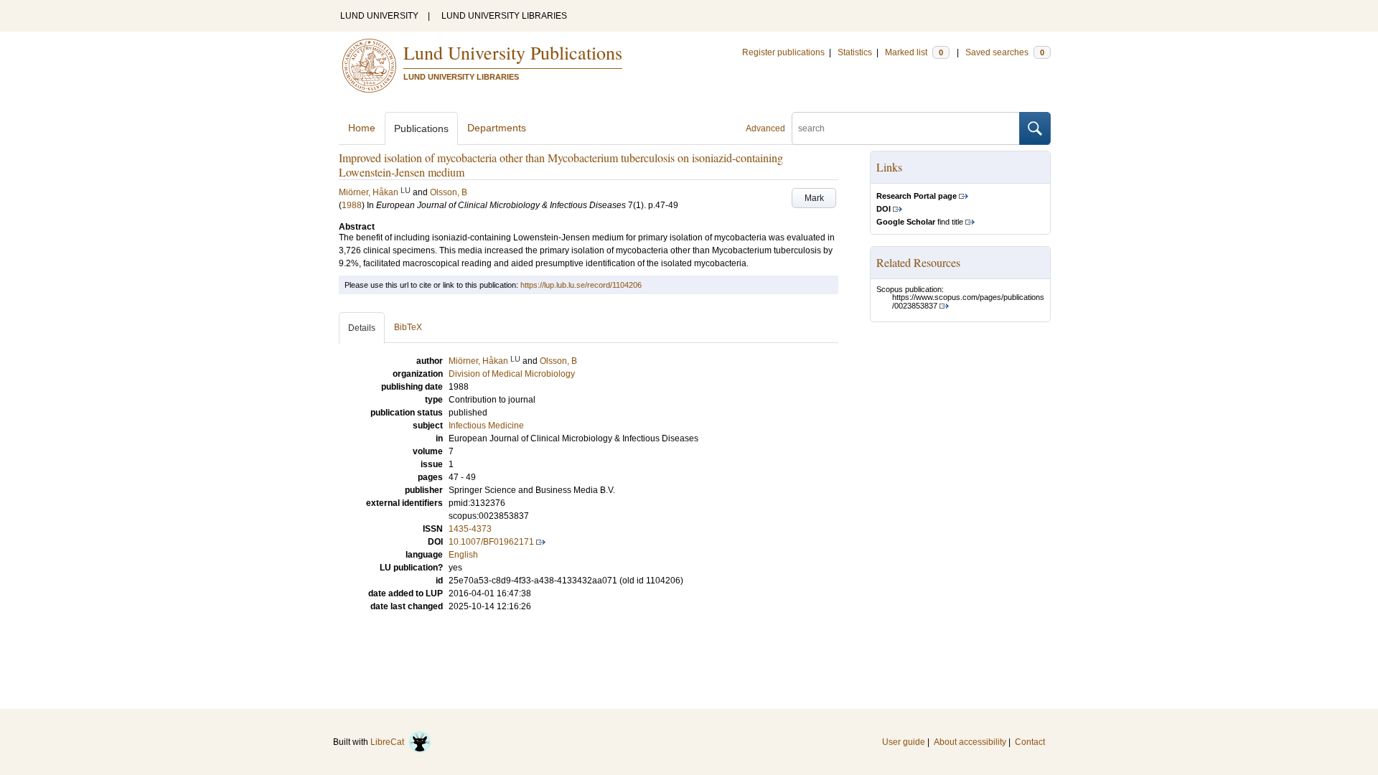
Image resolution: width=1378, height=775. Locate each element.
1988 (352, 205)
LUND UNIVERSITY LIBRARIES (504, 16)
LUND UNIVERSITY (379, 16)
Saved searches (1004, 52)
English (463, 555)
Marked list (914, 52)
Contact (1030, 742)
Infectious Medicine (486, 426)
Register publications (783, 52)
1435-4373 (470, 529)
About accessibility (970, 742)
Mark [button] (814, 198)
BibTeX (408, 327)
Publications (421, 128)
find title (919, 221)
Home (361, 127)
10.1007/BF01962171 (491, 542)
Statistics (855, 52)
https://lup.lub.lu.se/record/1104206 (581, 285)
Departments (496, 127)
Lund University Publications (512, 52)
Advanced (765, 128)
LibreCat (389, 742)
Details (361, 328)
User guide (903, 742)
